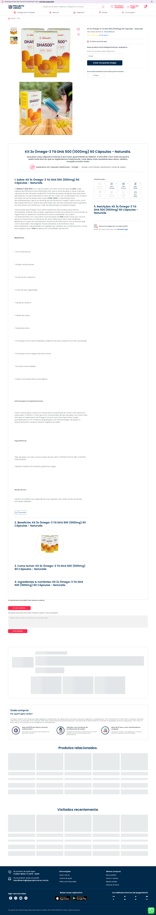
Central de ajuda (65, 878)
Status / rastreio (112, 878)
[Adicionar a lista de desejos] (78, 29)
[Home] (25, 6)
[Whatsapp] (25, 898)
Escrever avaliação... (19, 608)
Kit (19, 18)
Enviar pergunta (18, 631)
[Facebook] (10, 898)
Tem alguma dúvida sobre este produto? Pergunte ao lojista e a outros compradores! (33, 613)
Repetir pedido (111, 882)
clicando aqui (122, 229)
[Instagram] (15, 898)
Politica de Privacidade (67, 882)
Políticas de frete (112, 885)
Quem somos (64, 875)
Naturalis (22, 512)
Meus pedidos (111, 875)
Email (90, 56)
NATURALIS (109, 31)
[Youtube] (20, 898)
